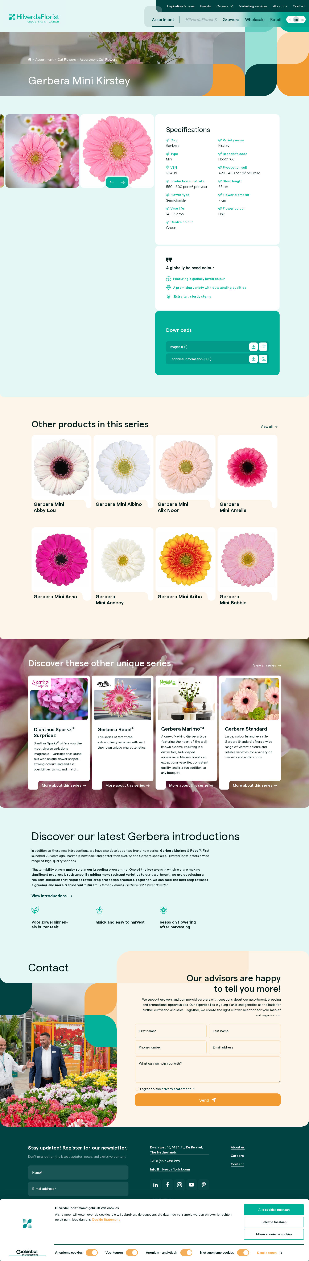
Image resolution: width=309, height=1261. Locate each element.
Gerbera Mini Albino (119, 506)
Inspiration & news (181, 6)
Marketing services (253, 6)
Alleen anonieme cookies (274, 1234)
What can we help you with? (160, 1063)
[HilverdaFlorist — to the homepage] (34, 13)
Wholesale (255, 19)
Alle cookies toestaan (274, 1209)
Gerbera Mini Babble (233, 602)
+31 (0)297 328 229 (165, 1161)
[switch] (132, 1253)
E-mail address (44, 1188)
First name (148, 1031)
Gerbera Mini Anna (55, 599)
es (302, 19)
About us (280, 6)
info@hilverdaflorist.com (170, 1169)
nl (290, 19)
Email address (223, 1047)
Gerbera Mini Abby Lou (49, 509)
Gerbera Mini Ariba (180, 599)
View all (267, 426)
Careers (222, 6)
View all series (264, 665)
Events (205, 6)
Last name (220, 1031)
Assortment (163, 19)
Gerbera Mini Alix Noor (173, 509)
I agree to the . (167, 1089)
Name (37, 1172)
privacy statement (176, 1089)
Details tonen (267, 1252)
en (296, 19)
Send (204, 1099)
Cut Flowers (67, 59)
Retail (275, 19)
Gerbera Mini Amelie (233, 509)
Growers (231, 19)
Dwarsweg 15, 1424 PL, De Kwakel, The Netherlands (176, 1149)
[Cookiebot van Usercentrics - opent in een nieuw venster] (27, 1253)
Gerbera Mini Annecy (110, 602)
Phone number (150, 1047)
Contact (299, 6)
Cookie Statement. (106, 1219)
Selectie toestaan (274, 1222)
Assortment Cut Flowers (98, 59)
